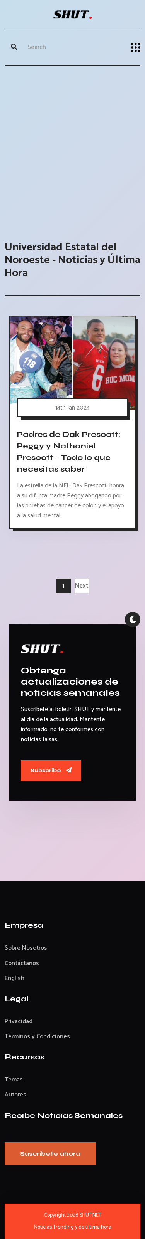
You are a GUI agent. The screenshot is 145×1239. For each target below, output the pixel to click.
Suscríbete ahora (50, 1153)
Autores (15, 1095)
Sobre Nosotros (26, 948)
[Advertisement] (72, 146)
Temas (14, 1079)
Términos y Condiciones (37, 1036)
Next (82, 586)
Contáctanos (22, 963)
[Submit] (14, 47)
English (14, 978)
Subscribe (46, 770)
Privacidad (18, 1021)
